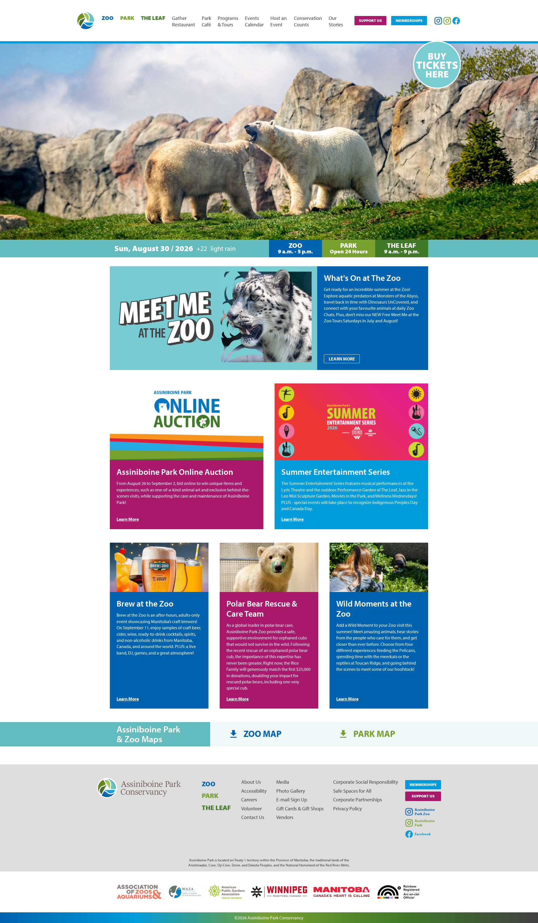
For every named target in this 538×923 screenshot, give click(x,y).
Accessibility (253, 791)
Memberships (409, 20)
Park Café (206, 21)
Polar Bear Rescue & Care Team (261, 608)
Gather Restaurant (183, 21)
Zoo (107, 17)
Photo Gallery (290, 791)
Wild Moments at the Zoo (373, 608)
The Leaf (153, 17)
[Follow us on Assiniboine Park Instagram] (447, 20)
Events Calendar (254, 21)
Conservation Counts (308, 21)
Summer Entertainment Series (335, 471)
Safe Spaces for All (352, 791)
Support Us (370, 20)
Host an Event (278, 21)
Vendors (284, 817)
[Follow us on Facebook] (456, 20)
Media (282, 782)
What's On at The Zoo (362, 277)
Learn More (342, 359)
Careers (249, 799)
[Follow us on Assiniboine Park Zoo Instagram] (438, 20)
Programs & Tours (228, 21)
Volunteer (251, 808)
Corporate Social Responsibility (365, 782)
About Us (251, 782)
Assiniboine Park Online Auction (175, 471)
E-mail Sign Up (291, 799)
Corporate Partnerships (357, 799)
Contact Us (252, 817)
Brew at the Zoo (145, 603)
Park (127, 17)
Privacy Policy (347, 808)
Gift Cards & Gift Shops (300, 808)
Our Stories (336, 21)
